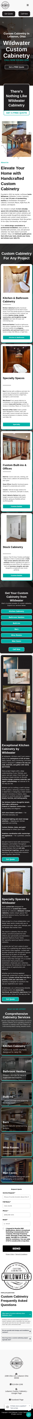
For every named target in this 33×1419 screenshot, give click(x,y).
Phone (5, 1211)
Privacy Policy (10, 1254)
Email (5, 1219)
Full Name (7, 1202)
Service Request (9, 1193)
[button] (27, 5)
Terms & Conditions (21, 1254)
